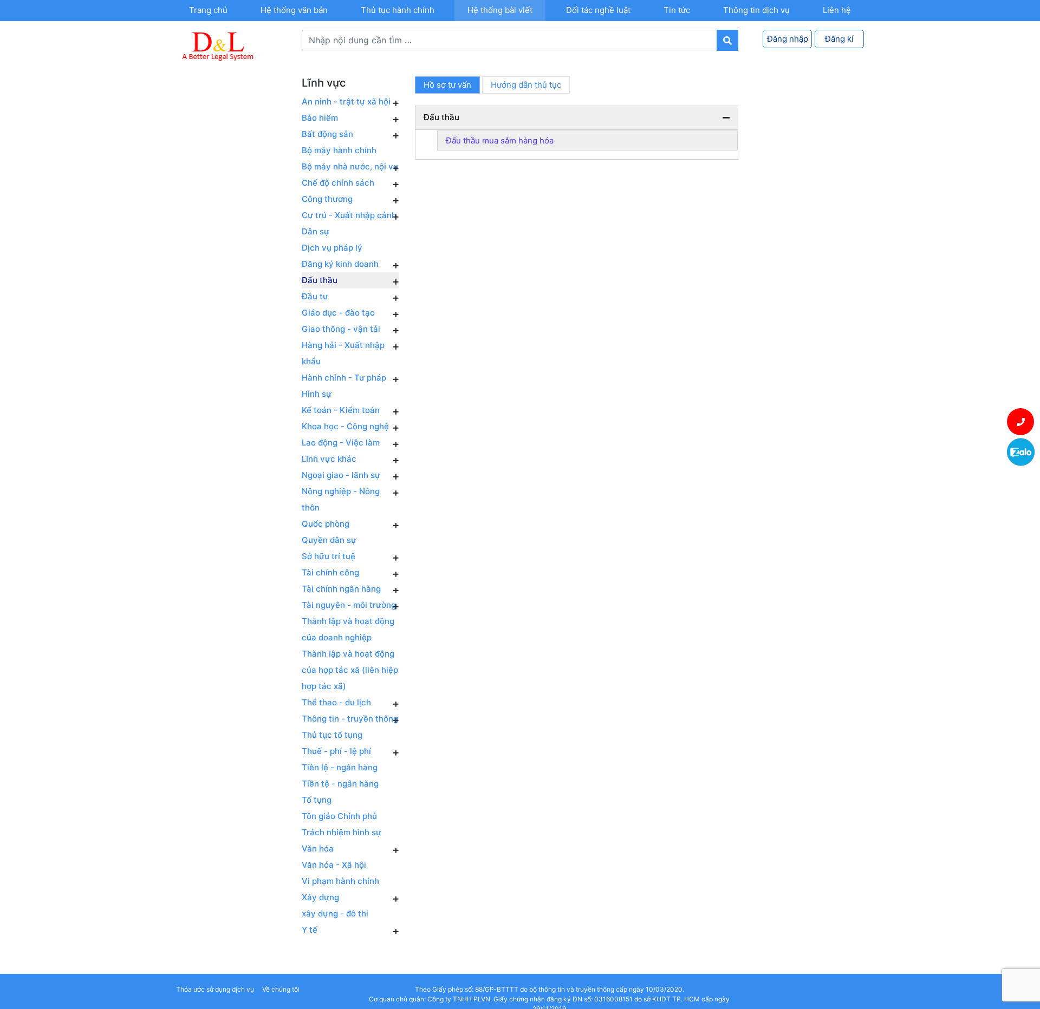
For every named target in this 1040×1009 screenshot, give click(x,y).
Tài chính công (330, 572)
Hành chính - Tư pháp (344, 377)
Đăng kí (839, 39)
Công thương (327, 199)
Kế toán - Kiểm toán (341, 410)
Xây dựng (320, 897)
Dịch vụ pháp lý (332, 248)
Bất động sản (327, 134)
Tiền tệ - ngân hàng (340, 783)
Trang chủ (208, 10)
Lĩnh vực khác (329, 459)
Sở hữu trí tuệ (328, 556)
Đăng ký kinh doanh (340, 264)
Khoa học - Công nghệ (345, 426)
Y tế (309, 930)
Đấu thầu (319, 280)
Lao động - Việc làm (341, 442)
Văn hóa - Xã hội (334, 865)
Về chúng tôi (281, 989)
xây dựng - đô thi (335, 913)
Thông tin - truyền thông (350, 718)
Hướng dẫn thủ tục (526, 85)
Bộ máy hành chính (339, 150)
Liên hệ (837, 10)
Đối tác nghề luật (598, 10)
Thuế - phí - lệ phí (336, 751)
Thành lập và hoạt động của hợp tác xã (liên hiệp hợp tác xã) (350, 669)
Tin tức (677, 10)
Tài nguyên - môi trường (349, 605)
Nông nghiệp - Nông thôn (341, 499)
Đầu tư (315, 296)
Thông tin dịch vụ (756, 10)
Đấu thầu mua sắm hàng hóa (500, 140)
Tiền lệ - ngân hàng (340, 767)
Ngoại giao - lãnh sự (341, 475)
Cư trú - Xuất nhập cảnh (349, 215)
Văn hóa (318, 848)
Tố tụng (317, 800)
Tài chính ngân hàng (341, 589)
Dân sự (315, 231)
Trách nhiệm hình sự (341, 832)
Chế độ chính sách (338, 183)
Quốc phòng (325, 524)
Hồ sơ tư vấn (447, 85)
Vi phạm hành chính (340, 881)
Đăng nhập (787, 39)
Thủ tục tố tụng (332, 735)
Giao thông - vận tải (341, 329)
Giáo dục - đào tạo (338, 312)
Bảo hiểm (320, 118)
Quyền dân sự (329, 540)
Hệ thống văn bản (294, 10)
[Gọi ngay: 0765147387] (1021, 421)
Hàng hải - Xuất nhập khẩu (343, 353)
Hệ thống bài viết (499, 10)
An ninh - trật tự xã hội (346, 101)
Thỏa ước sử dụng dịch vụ (215, 989)
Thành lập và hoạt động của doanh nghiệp (348, 629)
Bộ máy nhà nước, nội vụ (350, 166)
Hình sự (317, 394)
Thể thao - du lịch (336, 702)
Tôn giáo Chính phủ (339, 816)
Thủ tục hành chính (397, 10)
